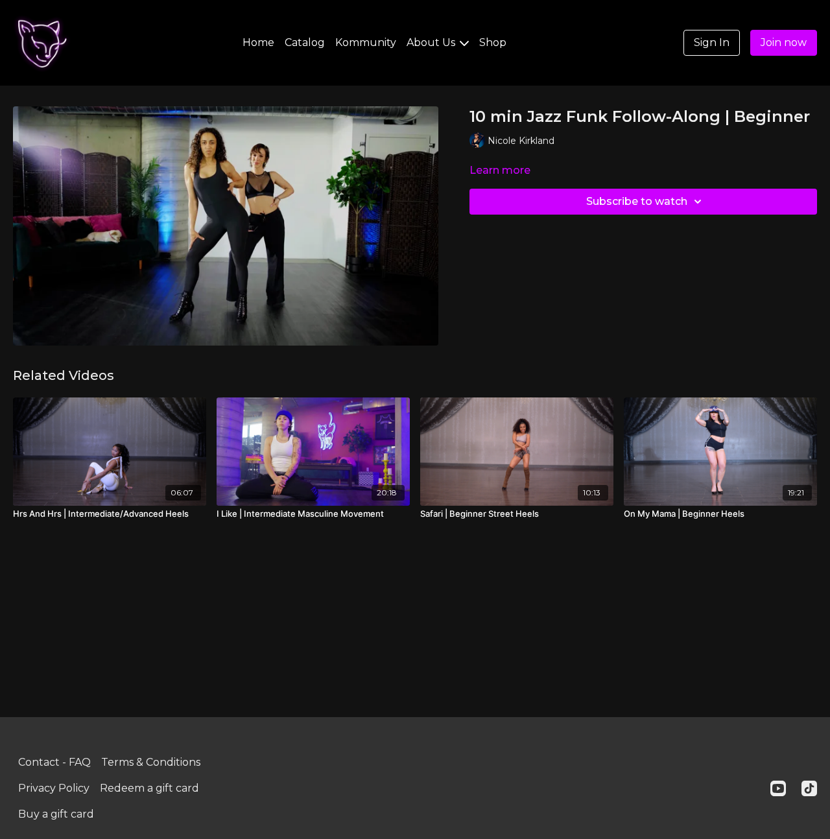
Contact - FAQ (54, 762)
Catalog (305, 42)
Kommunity (365, 42)
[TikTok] (809, 788)
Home (258, 42)
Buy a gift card (56, 814)
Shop (492, 42)
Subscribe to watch (636, 201)
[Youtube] (778, 788)
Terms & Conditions (150, 762)
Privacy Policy (53, 788)
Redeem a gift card (149, 788)
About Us (432, 42)
